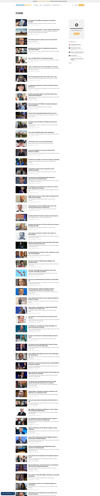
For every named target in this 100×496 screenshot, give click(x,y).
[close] (99, 1)
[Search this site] (72, 5)
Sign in (76, 5)
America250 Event (47, 5)
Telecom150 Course (56, 5)
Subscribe (81, 5)
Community (36, 5)
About (41, 5)
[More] (61, 5)
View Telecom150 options (7, 493)
